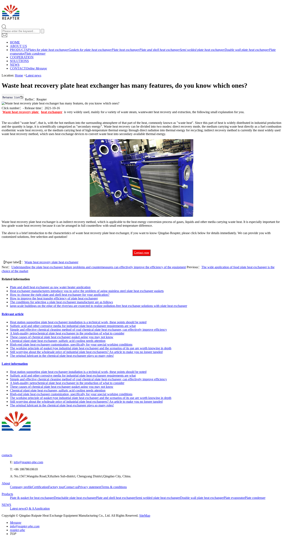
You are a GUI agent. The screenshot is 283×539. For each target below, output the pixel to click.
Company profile (21, 487)
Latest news (33, 75)
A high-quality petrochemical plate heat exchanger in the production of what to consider (67, 333)
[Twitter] (25, 448)
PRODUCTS (19, 50)
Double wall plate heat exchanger (247, 50)
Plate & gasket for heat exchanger (32, 497)
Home (19, 75)
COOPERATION (22, 57)
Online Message (36, 68)
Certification (40, 487)
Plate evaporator (234, 497)
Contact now (141, 252)
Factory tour (56, 487)
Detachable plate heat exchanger (75, 497)
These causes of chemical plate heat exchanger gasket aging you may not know (61, 337)
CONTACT (18, 68)
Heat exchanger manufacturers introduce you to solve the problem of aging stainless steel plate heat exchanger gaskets (87, 291)
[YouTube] (34, 448)
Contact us (71, 487)
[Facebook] (6, 448)
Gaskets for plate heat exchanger (90, 50)
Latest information (15, 363)
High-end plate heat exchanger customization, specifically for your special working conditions (71, 344)
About (6, 483)
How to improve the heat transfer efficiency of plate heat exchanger (54, 298)
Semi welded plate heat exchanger (202, 50)
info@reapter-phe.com (28, 462)
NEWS (14, 64)
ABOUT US (18, 46)
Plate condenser (35, 53)
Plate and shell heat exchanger (159, 50)
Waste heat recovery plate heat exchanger (51, 262)
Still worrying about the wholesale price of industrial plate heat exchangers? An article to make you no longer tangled (86, 352)
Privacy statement (89, 487)
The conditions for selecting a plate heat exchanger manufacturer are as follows (61, 302)
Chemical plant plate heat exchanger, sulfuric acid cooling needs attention (57, 341)
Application (42, 508)
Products (7, 494)
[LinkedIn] (15, 448)
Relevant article (13, 314)
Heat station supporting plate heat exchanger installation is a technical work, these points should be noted (78, 322)
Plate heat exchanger (125, 50)
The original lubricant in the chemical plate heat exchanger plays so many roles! (62, 355)
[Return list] (13, 99)
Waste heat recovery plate (20, 112)
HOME (15, 42)
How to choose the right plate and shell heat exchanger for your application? (59, 294)
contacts (7, 455)
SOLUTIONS (19, 61)
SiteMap (144, 515)
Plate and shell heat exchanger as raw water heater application (50, 287)
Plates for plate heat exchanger (48, 50)
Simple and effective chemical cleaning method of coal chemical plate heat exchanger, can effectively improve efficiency (88, 329)
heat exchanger (51, 112)
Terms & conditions (114, 487)
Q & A (29, 508)
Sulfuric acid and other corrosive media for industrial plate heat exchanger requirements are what (73, 326)
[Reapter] (11, 17)
